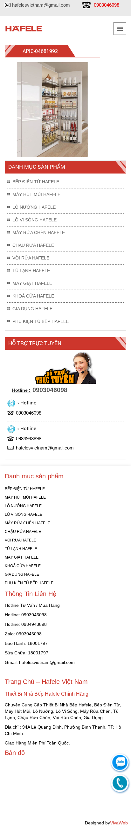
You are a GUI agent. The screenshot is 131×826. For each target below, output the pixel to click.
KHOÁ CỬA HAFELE (33, 295)
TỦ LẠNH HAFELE (31, 270)
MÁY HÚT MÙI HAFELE (36, 194)
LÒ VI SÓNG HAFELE (34, 219)
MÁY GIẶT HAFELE (32, 283)
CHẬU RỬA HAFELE (33, 245)
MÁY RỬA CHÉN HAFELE (38, 232)
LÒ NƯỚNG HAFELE (34, 207)
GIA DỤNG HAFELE (32, 308)
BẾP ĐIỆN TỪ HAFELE (35, 181)
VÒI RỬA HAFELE (30, 257)
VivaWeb (119, 822)
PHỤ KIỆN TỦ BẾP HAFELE (40, 321)
